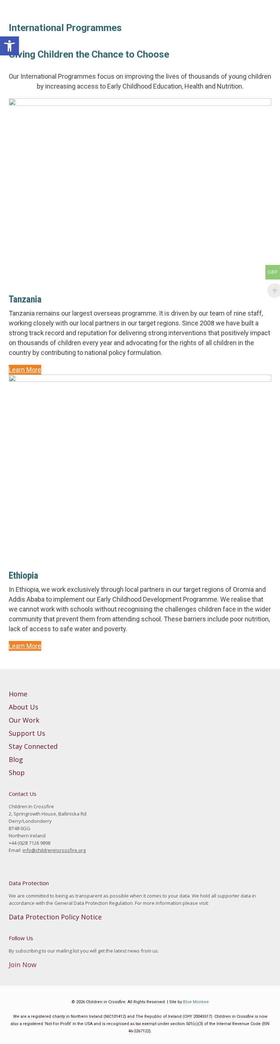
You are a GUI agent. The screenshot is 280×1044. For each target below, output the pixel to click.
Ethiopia (23, 575)
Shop (17, 772)
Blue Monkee (196, 1002)
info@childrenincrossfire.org (54, 850)
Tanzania (25, 299)
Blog (16, 759)
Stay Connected (33, 746)
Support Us (27, 733)
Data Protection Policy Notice (55, 916)
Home (18, 693)
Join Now (22, 964)
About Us (23, 707)
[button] (9, 45)
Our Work (24, 720)
